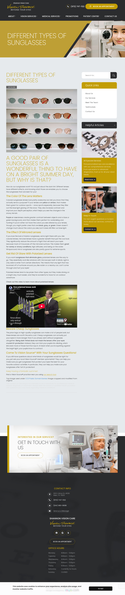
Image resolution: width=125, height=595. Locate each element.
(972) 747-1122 (59, 500)
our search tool (50, 374)
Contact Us (111, 16)
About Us (89, 93)
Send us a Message (61, 511)
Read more (89, 179)
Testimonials (90, 107)
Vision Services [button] (28, 16)
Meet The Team (91, 102)
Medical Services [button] (51, 16)
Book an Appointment (30, 455)
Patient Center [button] (91, 16)
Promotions (72, 16)
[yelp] (68, 533)
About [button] (11, 16)
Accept (100, 588)
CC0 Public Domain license (36, 378)
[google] (62, 533)
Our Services (90, 98)
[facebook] (56, 533)
